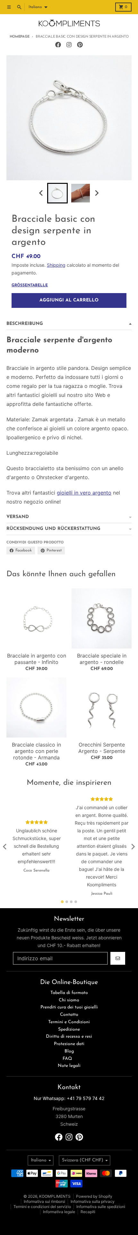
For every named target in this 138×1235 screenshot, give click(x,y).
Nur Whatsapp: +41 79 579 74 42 (69, 1098)
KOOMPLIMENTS (55, 1196)
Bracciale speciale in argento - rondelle (101, 658)
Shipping (56, 265)
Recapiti (88, 1211)
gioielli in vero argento (84, 492)
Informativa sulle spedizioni (100, 1206)
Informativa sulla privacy (93, 1201)
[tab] (62, 901)
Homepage (20, 37)
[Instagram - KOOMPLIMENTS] (69, 44)
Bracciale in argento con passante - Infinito (36, 658)
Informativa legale (59, 1211)
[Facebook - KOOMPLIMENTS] (58, 44)
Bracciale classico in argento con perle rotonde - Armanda (36, 751)
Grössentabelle (30, 285)
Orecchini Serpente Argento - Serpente (101, 747)
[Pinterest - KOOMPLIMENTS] (80, 44)
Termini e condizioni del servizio (42, 1206)
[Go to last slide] (41, 193)
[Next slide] (96, 193)
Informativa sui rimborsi (44, 1201)
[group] (57, 193)
